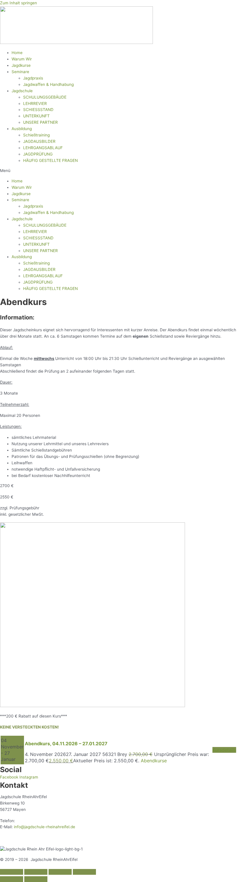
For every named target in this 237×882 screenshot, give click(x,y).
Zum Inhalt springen (18, 3)
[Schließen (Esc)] (11, 872)
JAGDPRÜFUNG (38, 154)
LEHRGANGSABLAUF (43, 147)
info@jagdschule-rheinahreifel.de (44, 826)
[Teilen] (35, 872)
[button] (118, 171)
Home (17, 52)
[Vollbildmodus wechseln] (60, 872)
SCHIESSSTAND (38, 109)
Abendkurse (154, 760)
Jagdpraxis (33, 78)
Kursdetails (224, 750)
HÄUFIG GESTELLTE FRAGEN (50, 160)
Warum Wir (22, 59)
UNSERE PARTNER (40, 122)
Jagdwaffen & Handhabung (48, 84)
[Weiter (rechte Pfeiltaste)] (35, 879)
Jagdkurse (21, 65)
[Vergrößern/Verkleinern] (84, 872)
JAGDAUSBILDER (39, 141)
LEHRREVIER (35, 103)
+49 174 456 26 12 (33, 820)
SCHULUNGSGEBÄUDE (44, 97)
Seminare (20, 71)
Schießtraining (36, 135)
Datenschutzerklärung (44, 838)
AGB (72, 838)
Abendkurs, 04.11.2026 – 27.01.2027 (66, 743)
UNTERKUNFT (36, 116)
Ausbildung (22, 128)
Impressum (10, 838)
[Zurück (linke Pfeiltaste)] (11, 879)
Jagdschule (22, 90)
